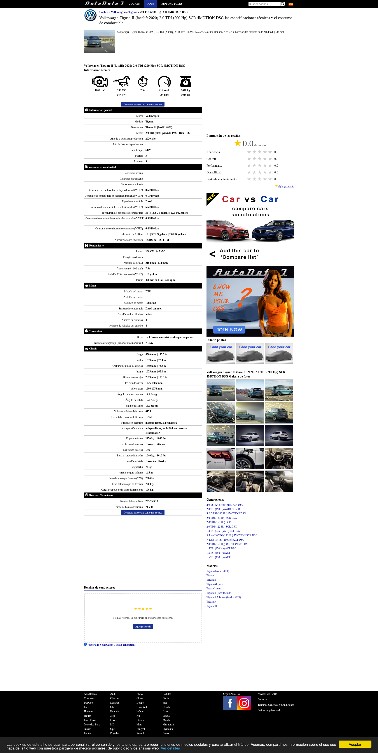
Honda (166, 707)
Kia (138, 715)
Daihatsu (114, 702)
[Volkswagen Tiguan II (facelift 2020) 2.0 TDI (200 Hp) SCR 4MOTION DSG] (221, 400)
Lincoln (140, 720)
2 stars (254, 152)
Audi (113, 693)
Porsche (114, 733)
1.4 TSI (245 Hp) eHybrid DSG (223, 531)
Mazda (166, 720)
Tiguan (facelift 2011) (217, 571)
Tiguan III (211, 606)
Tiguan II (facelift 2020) (218, 592)
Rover (166, 733)
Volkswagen (118, 12)
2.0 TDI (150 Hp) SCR (218, 522)
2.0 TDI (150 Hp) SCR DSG (221, 517)
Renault (140, 733)
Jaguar (87, 715)
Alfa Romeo (90, 693)
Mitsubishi (168, 724)
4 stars (265, 152)
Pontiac (88, 733)
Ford (86, 707)
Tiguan (133, 12)
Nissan (87, 728)
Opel (112, 728)
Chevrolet (89, 698)
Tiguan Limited (214, 588)
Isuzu (165, 711)
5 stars (270, 152)
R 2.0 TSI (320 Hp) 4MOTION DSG (226, 513)
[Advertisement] (143, 550)
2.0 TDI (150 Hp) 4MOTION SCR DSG (228, 544)
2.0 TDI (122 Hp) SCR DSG (221, 526)
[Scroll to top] (357, 737)
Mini (139, 724)
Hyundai (114, 711)
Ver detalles (170, 748)
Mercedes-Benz (92, 724)
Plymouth (168, 728)
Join (150, 3)
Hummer (88, 711)
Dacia (166, 698)
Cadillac (167, 693)
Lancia (166, 715)
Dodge (140, 702)
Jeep (112, 715)
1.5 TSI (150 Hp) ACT (218, 552)
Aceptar (355, 744)
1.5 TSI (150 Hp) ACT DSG (221, 548)
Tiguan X (211, 601)
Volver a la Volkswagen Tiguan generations (111, 644)
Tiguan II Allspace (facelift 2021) (223, 597)
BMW (139, 693)
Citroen (140, 698)
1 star (249, 152)
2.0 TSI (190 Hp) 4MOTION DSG (224, 509)
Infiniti (140, 711)
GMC (113, 707)
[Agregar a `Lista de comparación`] (250, 264)
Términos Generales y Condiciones (276, 704)
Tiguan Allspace (214, 584)
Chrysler (114, 698)
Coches (134, 3)
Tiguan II (211, 579)
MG (112, 724)
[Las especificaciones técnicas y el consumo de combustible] (104, 4)
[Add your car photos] (221, 363)
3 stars (260, 152)
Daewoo (88, 702)
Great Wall (141, 707)
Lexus (113, 720)
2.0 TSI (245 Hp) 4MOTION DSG (224, 504)
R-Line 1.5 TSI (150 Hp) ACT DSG (225, 539)
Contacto (262, 699)
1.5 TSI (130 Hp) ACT (218, 557)
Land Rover (90, 720)
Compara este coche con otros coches (143, 104)
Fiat (165, 702)
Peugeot (140, 728)
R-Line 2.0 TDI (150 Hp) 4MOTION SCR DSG (231, 535)
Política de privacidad (269, 710)
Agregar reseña (143, 626)
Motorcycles (171, 3)
